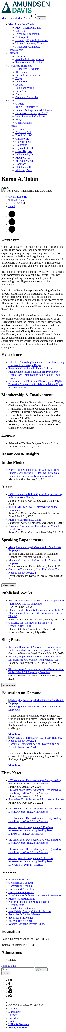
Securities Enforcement (21, 917)
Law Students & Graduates (30, 116)
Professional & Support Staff (31, 113)
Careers (12, 100)
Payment (13, 1008)
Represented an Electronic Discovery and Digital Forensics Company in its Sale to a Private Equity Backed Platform (35, 384)
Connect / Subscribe (26, 97)
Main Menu (23, 18)
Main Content (9, 18)
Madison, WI (22, 157)
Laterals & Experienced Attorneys (34, 110)
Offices (12, 125)
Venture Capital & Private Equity (26, 923)
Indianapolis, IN (24, 154)
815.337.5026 (18, 199)
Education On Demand (28, 75)
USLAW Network (18, 1024)
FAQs (18, 119)
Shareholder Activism (20, 920)
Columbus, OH (24, 144)
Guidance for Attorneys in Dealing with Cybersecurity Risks (30, 624)
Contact (12, 1021)
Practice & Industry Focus (29, 59)
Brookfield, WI (23, 135)
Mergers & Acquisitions (21, 898)
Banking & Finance (19, 879)
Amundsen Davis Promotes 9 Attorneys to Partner (36, 799)
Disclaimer (14, 1011)
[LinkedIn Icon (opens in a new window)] (11, 231)
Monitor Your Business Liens (24, 519)
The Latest (21, 71)
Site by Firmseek (17, 1027)
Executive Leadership (27, 33)
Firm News (21, 90)
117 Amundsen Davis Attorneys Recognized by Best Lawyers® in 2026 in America (34, 791)
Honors (8, 435)
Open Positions (23, 122)
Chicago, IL (22, 138)
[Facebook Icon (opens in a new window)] (9, 984)
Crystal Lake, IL (24, 148)
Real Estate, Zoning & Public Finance (29, 911)
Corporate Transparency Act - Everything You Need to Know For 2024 (33, 571)
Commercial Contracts (20, 882)
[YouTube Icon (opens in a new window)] (10, 991)
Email (11, 206)
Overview (10, 239)
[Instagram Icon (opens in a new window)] (10, 988)
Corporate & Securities (21, 889)
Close (6, 973)
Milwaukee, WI (24, 160)
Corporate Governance (21, 892)
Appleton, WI (23, 132)
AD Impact (21, 37)
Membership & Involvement (27, 395)
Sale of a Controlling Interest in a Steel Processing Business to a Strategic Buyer (36, 364)
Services (13, 52)
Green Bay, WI (23, 151)
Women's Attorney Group (29, 43)
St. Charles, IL (23, 167)
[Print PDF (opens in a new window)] (11, 216)
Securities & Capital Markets (24, 914)
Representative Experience (30, 62)
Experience (11, 354)
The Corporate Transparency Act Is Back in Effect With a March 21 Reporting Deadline (36, 671)
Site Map (13, 1017)
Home (11, 1002)
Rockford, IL (22, 163)
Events (19, 84)
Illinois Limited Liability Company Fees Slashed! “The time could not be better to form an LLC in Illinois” (35, 613)
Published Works (24, 87)
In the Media (22, 81)
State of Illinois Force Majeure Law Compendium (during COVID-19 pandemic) (36, 602)
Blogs (18, 78)
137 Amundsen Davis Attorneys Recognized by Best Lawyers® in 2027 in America (34, 782)
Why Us (20, 30)
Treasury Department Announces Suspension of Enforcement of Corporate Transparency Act (34, 648)
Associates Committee (27, 46)
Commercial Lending (20, 885)
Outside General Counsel (22, 908)
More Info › (14, 734)
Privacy (12, 1014)
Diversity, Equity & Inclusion (31, 40)
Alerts (18, 94)
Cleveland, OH (23, 141)
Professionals (15, 49)
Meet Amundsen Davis (21, 24)
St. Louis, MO (23, 170)
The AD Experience (26, 106)
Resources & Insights (20, 65)
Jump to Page (8, 965)
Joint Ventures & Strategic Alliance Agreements (34, 895)
